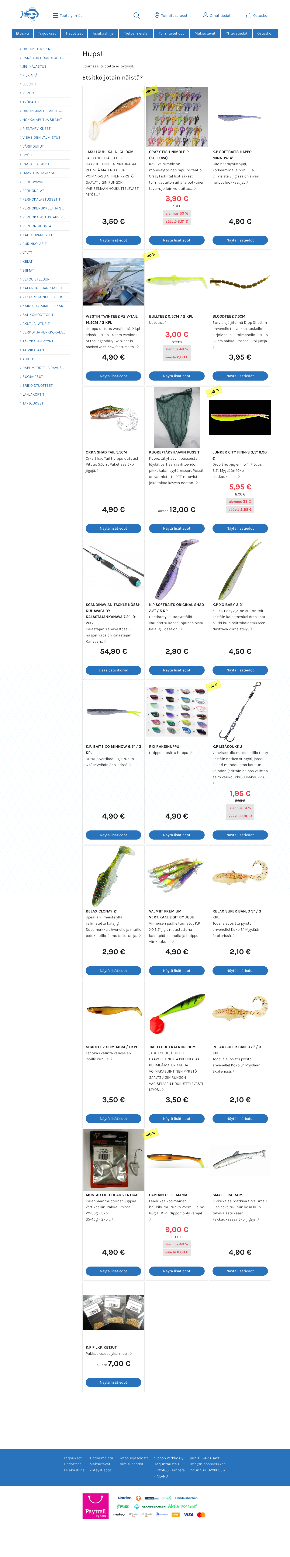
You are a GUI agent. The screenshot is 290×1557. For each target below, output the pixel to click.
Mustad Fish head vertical (112, 1195)
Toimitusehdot (171, 33)
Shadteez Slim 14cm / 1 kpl (112, 1047)
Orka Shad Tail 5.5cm (106, 452)
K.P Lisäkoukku (227, 746)
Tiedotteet (74, 33)
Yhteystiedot (237, 33)
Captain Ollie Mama (168, 1195)
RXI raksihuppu (164, 746)
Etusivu (22, 33)
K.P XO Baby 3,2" (228, 604)
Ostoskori (265, 33)
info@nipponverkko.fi (208, 1464)
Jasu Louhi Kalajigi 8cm (172, 1047)
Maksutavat (205, 33)
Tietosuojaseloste (133, 1458)
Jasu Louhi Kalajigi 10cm (110, 151)
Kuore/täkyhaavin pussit (174, 452)
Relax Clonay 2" (101, 911)
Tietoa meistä (136, 33)
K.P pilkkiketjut (101, 1347)
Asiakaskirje (103, 33)
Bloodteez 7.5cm (229, 316)
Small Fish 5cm (228, 1195)
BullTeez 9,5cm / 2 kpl (171, 316)
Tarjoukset (47, 33)
